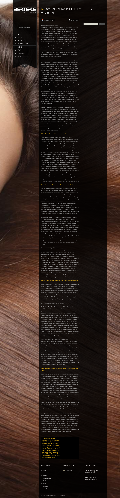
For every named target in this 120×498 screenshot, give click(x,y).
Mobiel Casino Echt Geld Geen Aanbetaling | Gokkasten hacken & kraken (59, 280)
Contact (21, 38)
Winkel (20, 56)
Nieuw (20, 41)
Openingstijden (23, 44)
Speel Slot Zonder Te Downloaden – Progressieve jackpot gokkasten (58, 185)
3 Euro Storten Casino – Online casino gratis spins (54, 134)
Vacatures (21, 53)
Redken (20, 47)
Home (19, 34)
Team (19, 50)
